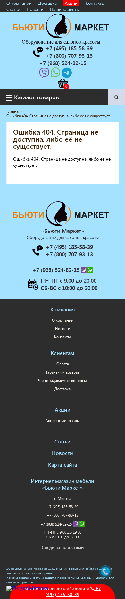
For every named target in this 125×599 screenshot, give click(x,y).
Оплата (62, 363)
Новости (35, 9)
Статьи (13, 9)
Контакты (95, 3)
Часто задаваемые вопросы (62, 380)
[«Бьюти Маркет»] (61, 36)
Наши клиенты (65, 9)
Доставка (47, 3)
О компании (19, 3)
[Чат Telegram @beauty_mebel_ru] (67, 74)
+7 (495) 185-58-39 (73, 591)
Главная (13, 111)
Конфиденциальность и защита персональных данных (49, 577)
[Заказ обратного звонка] (37, 52)
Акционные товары (63, 420)
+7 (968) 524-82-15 (56, 524)
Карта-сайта (62, 464)
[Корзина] (62, 83)
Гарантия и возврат (62, 372)
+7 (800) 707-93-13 (62, 515)
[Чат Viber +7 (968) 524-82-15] (45, 74)
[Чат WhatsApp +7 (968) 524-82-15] (56, 74)
